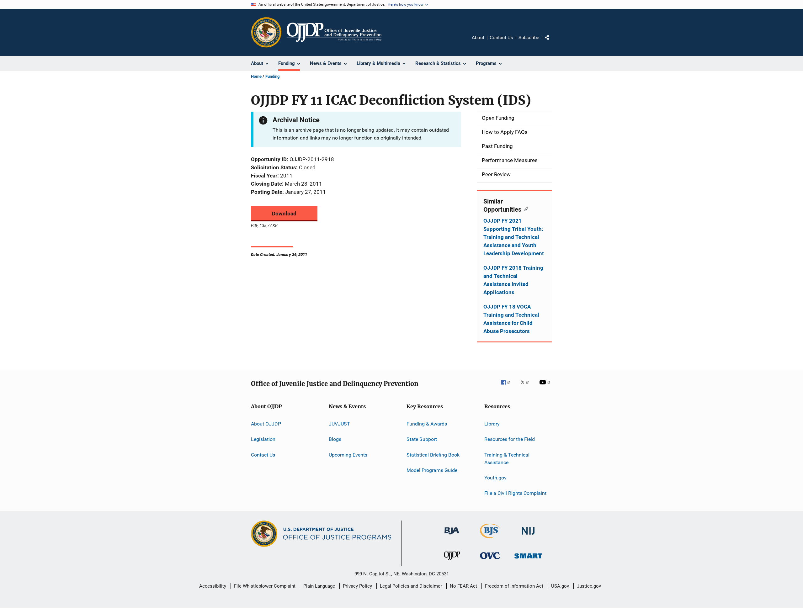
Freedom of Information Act (514, 586)
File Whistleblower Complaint (264, 586)
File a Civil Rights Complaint (515, 493)
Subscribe (528, 37)
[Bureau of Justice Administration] (451, 535)
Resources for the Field (509, 439)
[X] (527, 387)
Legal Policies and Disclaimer (411, 586)
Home (256, 76)
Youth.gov (495, 478)
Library (492, 424)
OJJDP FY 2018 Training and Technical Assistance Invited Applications (513, 280)
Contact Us (501, 37)
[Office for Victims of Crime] (490, 560)
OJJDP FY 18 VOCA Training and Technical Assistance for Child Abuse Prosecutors (511, 319)
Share (552, 42)
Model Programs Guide (432, 470)
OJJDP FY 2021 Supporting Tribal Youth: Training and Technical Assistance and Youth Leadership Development (513, 237)
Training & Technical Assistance (506, 458)
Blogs (335, 439)
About (478, 37)
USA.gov (560, 586)
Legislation (263, 439)
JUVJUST (339, 424)
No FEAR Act (463, 586)
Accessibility (212, 586)
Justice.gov (589, 586)
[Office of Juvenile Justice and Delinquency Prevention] (452, 561)
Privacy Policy (357, 586)
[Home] (334, 32)
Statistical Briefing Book (433, 455)
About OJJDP (266, 424)
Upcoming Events (348, 455)
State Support (422, 439)
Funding (272, 76)
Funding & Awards (427, 424)
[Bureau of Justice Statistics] (490, 539)
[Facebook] (508, 387)
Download (284, 213)
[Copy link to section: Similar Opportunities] (524, 209)
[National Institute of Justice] (528, 536)
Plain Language (319, 586)
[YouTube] (546, 387)
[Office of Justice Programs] (266, 32)
